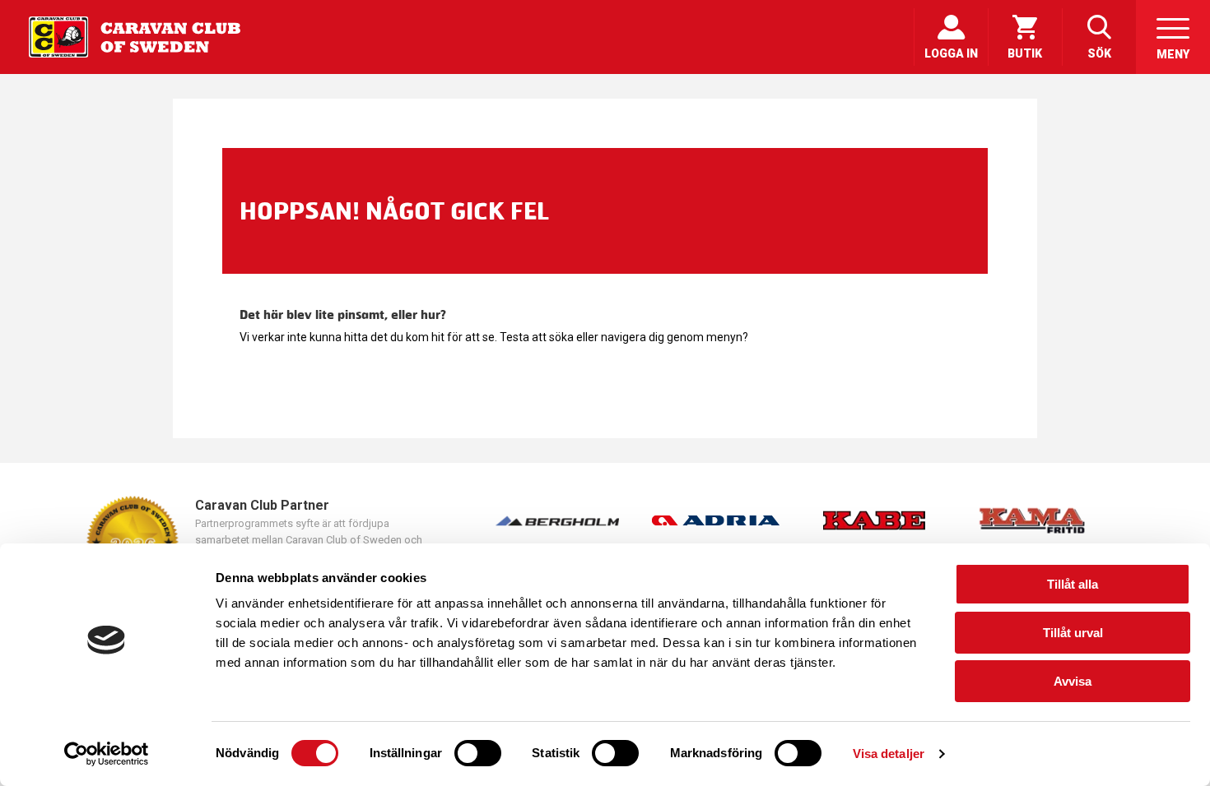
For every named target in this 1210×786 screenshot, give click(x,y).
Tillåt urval (1073, 633)
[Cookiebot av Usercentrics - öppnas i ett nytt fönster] (107, 754)
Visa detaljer (888, 754)
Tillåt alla (1072, 584)
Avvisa (1072, 681)
